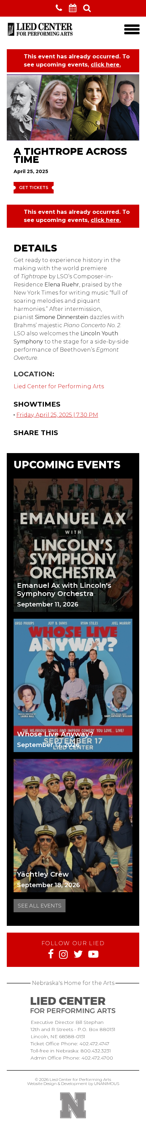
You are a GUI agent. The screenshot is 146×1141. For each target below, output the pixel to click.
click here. (106, 64)
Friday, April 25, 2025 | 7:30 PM (57, 415)
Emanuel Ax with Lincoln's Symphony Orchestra (64, 589)
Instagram (63, 954)
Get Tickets (33, 187)
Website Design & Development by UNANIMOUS (73, 1083)
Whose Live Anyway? (55, 734)
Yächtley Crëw (43, 874)
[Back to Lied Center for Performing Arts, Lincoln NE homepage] (41, 36)
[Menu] (131, 29)
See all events (39, 905)
